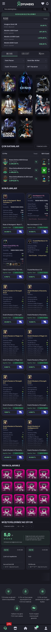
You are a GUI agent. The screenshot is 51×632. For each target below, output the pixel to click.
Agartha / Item (7, 227)
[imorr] (7, 512)
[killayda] (44, 499)
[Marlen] (44, 474)
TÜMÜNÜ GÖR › (41, 146)
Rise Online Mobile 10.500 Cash (21, 177)
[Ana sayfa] (25, 628)
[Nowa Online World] (41, 53)
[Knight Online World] (26, 53)
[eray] (19, 474)
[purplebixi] (19, 487)
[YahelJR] (44, 512)
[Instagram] (47, 490)
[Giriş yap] (46, 628)
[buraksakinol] (31, 499)
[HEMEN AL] (36, 162)
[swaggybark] (7, 487)
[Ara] (44, 9)
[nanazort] (19, 499)
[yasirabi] (31, 474)
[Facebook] (46, 478)
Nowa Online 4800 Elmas (18, 160)
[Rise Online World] (10, 53)
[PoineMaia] (19, 512)
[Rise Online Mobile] (6, 19)
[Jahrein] (7, 474)
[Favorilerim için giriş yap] (42, 3)
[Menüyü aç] (3, 3)
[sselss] (44, 487)
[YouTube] (10, 478)
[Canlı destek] (5, 628)
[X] (8, 478)
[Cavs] (31, 487)
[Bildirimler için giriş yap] (47, 3)
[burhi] (7, 499)
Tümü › (45, 18)
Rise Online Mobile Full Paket (20, 168)
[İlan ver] (15, 628)
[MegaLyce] (31, 512)
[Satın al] (20, 232)
